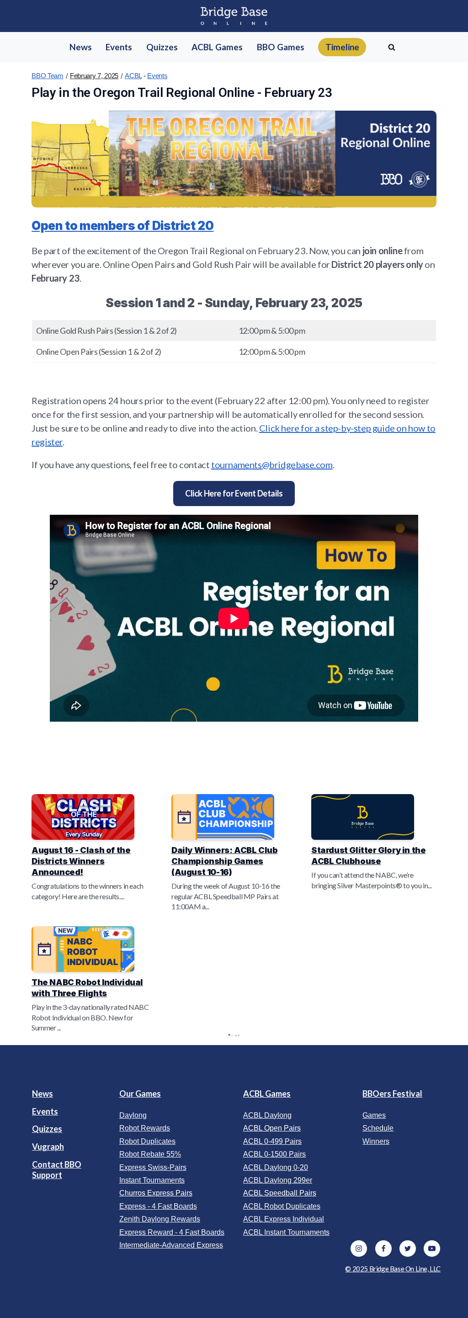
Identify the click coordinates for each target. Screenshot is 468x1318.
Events (157, 76)
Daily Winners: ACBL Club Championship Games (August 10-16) (224, 860)
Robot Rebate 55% (150, 1154)
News (42, 1094)
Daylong (133, 1115)
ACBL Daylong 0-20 (275, 1167)
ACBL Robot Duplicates (281, 1206)
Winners (375, 1141)
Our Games (140, 1094)
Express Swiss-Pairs (152, 1167)
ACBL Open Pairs (272, 1128)
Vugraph (48, 1147)
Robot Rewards (144, 1128)
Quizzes (47, 1129)
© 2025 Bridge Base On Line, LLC (393, 1269)
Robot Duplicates (147, 1141)
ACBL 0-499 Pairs (272, 1141)
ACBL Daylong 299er (277, 1180)
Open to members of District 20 (122, 226)
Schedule (378, 1128)
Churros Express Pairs (155, 1193)
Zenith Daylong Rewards (159, 1219)
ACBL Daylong (267, 1115)
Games (374, 1115)
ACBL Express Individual (283, 1219)
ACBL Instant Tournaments (286, 1232)
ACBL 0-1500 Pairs (274, 1154)
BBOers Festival (392, 1094)
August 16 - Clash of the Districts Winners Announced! (81, 860)
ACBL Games (267, 1094)
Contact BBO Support (56, 1169)
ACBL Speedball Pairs (279, 1193)
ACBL (133, 76)
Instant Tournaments (152, 1180)
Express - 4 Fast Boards (158, 1206)
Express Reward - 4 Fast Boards (171, 1232)
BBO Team (48, 76)
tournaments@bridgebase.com (272, 464)
